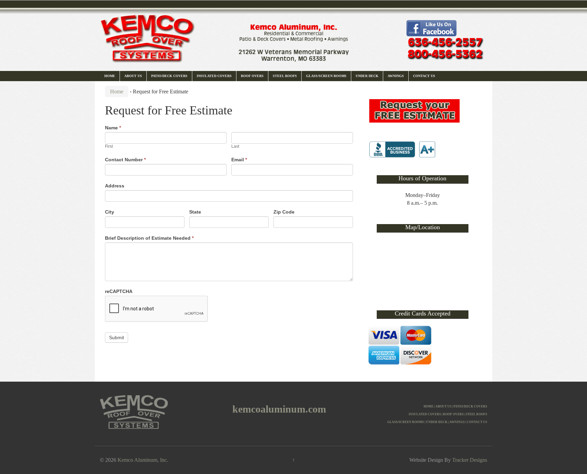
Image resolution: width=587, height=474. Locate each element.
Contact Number (125, 159)
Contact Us (424, 76)
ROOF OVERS (453, 414)
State (195, 212)
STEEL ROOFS (476, 414)
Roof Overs (252, 76)
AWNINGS (457, 422)
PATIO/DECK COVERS (470, 406)
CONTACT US (477, 422)
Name (113, 127)
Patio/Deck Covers (169, 76)
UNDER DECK (436, 422)
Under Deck (367, 76)
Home (109, 76)
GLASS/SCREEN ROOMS (405, 422)
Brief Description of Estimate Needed (149, 238)
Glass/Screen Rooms (326, 76)
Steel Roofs (285, 76)
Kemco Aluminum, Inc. (143, 460)
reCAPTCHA (118, 291)
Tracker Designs (469, 460)
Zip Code (284, 212)
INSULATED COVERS (425, 414)
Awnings (396, 76)
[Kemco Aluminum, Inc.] (293, 35)
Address (114, 185)
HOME (428, 406)
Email (239, 159)
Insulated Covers (214, 76)
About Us (133, 76)
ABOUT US (443, 406)
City (109, 212)
